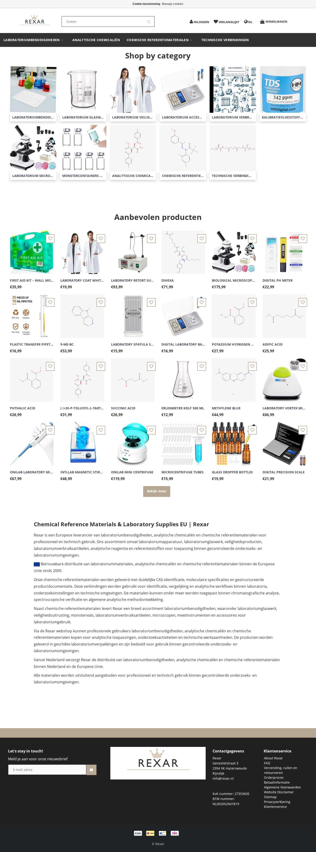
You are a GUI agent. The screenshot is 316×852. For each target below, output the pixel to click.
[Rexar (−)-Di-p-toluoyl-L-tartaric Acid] (82, 377)
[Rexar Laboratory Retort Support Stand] (133, 249)
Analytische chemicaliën (96, 40)
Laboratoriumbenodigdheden (32, 40)
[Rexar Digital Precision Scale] (284, 441)
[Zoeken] (150, 20)
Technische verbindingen (225, 40)
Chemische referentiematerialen (158, 40)
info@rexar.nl (223, 778)
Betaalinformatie (277, 782)
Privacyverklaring (277, 802)
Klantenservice (275, 806)
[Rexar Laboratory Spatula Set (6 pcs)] (133, 313)
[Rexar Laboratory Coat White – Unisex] (82, 249)
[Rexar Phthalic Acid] (31, 377)
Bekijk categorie (33, 86)
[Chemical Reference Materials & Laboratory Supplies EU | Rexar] (35, 20)
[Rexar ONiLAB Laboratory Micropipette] (31, 441)
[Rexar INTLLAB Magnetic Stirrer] (82, 441)
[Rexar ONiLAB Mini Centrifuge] (133, 441)
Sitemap (270, 797)
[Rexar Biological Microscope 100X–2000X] (233, 249)
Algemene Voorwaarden (282, 787)
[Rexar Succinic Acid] (133, 377)
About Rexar (273, 758)
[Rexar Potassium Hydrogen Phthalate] (233, 313)
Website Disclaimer (279, 792)
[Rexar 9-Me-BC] (82, 313)
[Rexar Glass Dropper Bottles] (233, 441)
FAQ (267, 763)
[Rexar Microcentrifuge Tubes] (183, 441)
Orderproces (274, 777)
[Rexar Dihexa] (183, 249)
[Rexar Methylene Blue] (233, 377)
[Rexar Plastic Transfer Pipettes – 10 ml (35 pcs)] (31, 313)
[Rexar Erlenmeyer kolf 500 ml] (183, 377)
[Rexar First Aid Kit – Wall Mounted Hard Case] (31, 249)
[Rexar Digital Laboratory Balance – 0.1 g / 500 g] (183, 313)
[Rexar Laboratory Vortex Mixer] (284, 377)
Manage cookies (172, 4)
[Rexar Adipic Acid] (284, 313)
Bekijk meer (156, 491)
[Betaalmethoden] (158, 833)
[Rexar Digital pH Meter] (284, 249)
